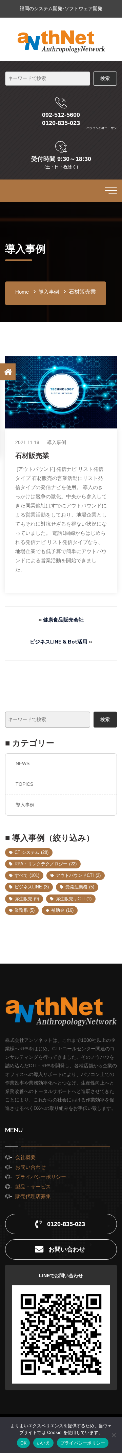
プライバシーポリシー (40, 1177)
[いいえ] (113, 1435)
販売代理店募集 (33, 1196)
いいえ (43, 1443)
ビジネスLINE (32, 886)
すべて (27, 875)
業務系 (25, 910)
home (22, 292)
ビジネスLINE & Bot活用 (58, 642)
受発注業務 (79, 886)
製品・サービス (33, 1186)
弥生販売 (27, 898)
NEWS (22, 763)
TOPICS (24, 784)
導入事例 (25, 804)
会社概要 (25, 1157)
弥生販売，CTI (74, 898)
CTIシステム (31, 852)
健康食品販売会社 (63, 620)
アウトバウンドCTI (78, 875)
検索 (105, 719)
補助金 (62, 910)
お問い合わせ (30, 1167)
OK (23, 1443)
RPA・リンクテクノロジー (46, 863)
